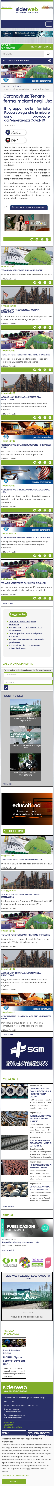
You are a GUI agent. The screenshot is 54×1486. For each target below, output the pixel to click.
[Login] (6, 687)
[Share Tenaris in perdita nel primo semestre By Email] (34, 282)
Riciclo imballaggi (11, 1332)
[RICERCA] (48, 54)
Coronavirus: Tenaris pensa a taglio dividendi (26, 538)
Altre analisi (8, 1207)
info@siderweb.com (13, 1412)
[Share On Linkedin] (37, 239)
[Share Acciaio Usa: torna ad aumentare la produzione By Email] (34, 417)
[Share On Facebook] (47, 239)
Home (6, 86)
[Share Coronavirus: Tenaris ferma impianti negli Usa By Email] (31, 239)
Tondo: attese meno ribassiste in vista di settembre (40, 1143)
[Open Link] (6, 7)
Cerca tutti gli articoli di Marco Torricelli (30, 208)
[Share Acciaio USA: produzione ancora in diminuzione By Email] (34, 327)
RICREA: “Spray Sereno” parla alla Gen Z (14, 1360)
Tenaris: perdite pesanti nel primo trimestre (25, 355)
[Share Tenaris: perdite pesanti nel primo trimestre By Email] (34, 370)
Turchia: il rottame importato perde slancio (40, 1118)
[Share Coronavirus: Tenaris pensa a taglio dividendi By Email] (34, 555)
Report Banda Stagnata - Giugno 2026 (20, 1242)
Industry (17, 86)
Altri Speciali (8, 1250)
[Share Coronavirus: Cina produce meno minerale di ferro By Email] (34, 462)
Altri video (7, 784)
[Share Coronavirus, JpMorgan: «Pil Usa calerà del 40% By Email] (34, 510)
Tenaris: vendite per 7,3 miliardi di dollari (23, 583)
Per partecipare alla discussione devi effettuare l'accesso (27, 670)
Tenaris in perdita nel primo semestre (21, 270)
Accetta (14, 1481)
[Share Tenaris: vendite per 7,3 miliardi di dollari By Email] (34, 598)
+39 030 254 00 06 (12, 1409)
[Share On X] (42, 239)
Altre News (8, 603)
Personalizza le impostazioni (16, 1476)
